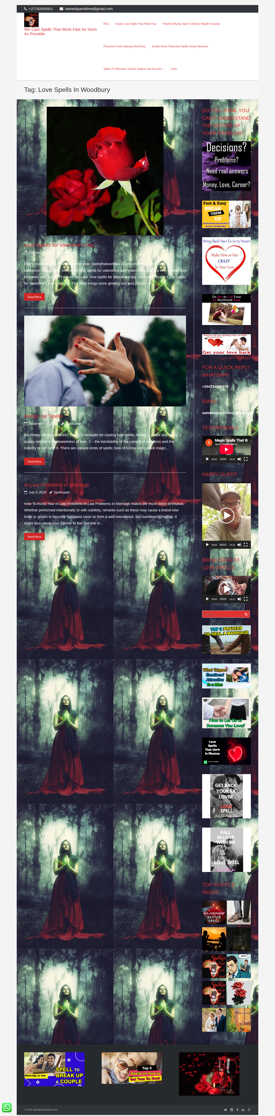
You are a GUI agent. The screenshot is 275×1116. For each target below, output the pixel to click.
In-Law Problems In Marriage (56, 485)
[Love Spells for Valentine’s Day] (105, 171)
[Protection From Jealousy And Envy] (239, 967)
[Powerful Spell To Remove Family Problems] (214, 940)
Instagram (231, 1110)
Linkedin (243, 1110)
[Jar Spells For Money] (214, 967)
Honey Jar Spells (43, 416)
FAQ (106, 23)
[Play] (207, 459)
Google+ (249, 1110)
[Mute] (239, 459)
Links (174, 68)
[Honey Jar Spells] (105, 361)
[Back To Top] (265, 1106)
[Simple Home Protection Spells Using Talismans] (239, 1021)
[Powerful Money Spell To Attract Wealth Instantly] (239, 914)
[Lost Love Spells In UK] (214, 1021)
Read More (34, 296)
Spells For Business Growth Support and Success (132, 68)
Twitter (225, 1110)
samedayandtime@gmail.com (89, 9)
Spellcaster (69, 252)
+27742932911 (41, 9)
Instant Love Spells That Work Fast (135, 23)
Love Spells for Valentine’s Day (59, 245)
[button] (226, 516)
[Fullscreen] (246, 459)
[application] (226, 449)
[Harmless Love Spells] (239, 940)
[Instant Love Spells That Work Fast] (214, 914)
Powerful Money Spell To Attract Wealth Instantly (191, 23)
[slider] (223, 545)
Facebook (237, 1110)
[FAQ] (214, 994)
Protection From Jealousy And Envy (124, 46)
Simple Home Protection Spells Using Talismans (180, 46)
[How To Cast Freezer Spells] (239, 994)
